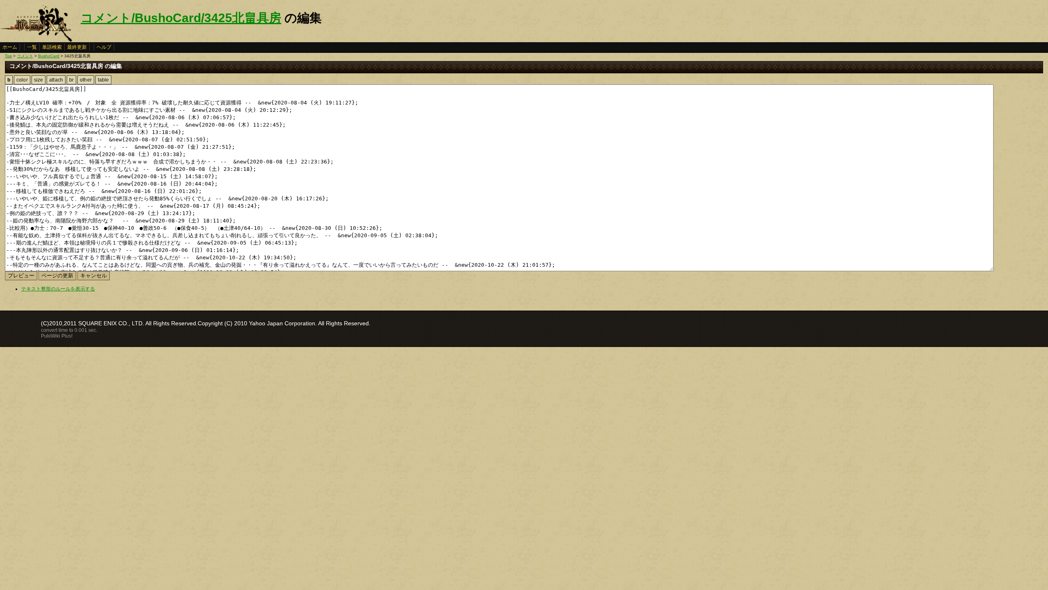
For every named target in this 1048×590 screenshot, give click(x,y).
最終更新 (77, 47)
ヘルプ (104, 47)
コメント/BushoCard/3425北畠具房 (181, 18)
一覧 (32, 47)
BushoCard (48, 56)
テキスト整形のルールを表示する (58, 289)
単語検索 (52, 47)
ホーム (9, 47)
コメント (25, 56)
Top (8, 56)
